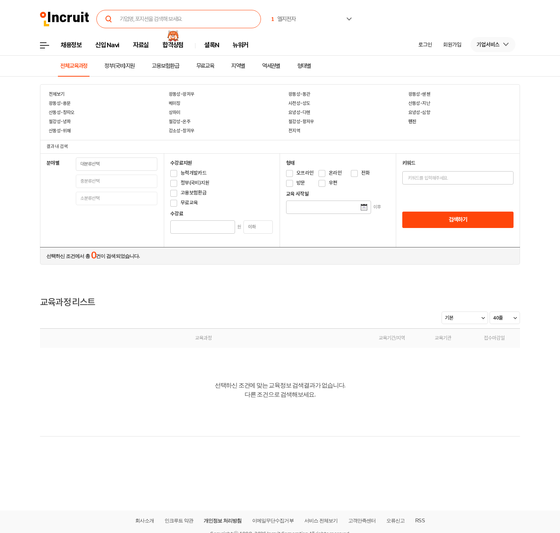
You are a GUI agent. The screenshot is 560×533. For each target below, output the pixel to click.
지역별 (238, 66)
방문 (300, 183)
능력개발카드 (193, 173)
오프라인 (305, 173)
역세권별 (271, 66)
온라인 (335, 173)
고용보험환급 (165, 66)
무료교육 (205, 66)
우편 (333, 183)
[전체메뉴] (50, 47)
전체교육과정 (73, 66)
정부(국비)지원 (119, 66)
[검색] (108, 19)
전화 (365, 173)
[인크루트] (64, 19)
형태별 (304, 66)
